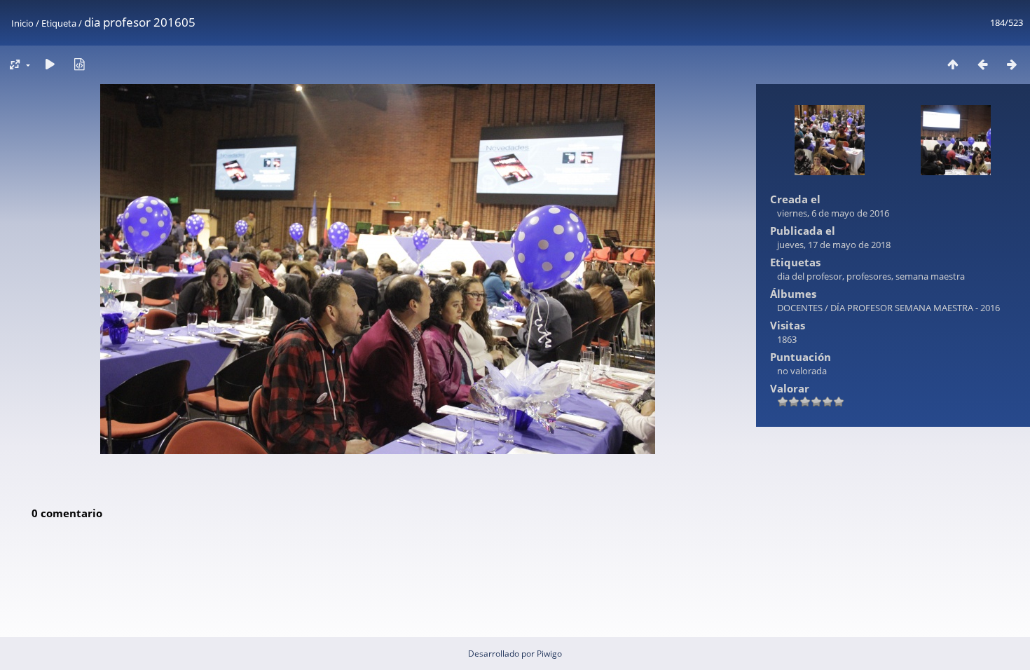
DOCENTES (800, 307)
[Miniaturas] (953, 64)
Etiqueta (58, 23)
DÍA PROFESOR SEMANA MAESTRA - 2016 (915, 307)
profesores (868, 276)
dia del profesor (809, 276)
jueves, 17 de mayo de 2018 (834, 244)
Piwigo (549, 653)
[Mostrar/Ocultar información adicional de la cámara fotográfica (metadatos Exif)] (79, 64)
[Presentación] (49, 64)
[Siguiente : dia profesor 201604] (1011, 64)
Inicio (22, 23)
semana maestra (930, 276)
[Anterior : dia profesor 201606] (982, 64)
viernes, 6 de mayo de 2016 (833, 213)
